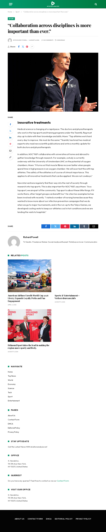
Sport (11, 19)
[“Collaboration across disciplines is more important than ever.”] (53, 82)
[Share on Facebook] (19, 47)
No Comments (48, 40)
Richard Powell (21, 40)
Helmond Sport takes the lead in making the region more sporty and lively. (28, 346)
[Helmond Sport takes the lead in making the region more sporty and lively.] (29, 325)
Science (11, 388)
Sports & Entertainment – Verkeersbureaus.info (67, 297)
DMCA (10, 424)
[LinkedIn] (10, 137)
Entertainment (14, 401)
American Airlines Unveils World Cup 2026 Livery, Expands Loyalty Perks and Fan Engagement (28, 298)
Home (10, 372)
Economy (12, 384)
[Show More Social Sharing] (32, 47)
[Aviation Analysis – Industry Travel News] (53, 4)
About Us (11, 415)
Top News (12, 376)
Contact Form (13, 419)
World (10, 380)
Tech (10, 392)
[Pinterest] (10, 144)
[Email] (10, 150)
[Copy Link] (10, 157)
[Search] (95, 4)
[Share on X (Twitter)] (23, 47)
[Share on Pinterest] (27, 47)
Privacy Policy (13, 432)
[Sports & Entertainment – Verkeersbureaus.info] (76, 275)
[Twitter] (10, 130)
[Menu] (10, 4)
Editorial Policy (14, 428)
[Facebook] (10, 124)
